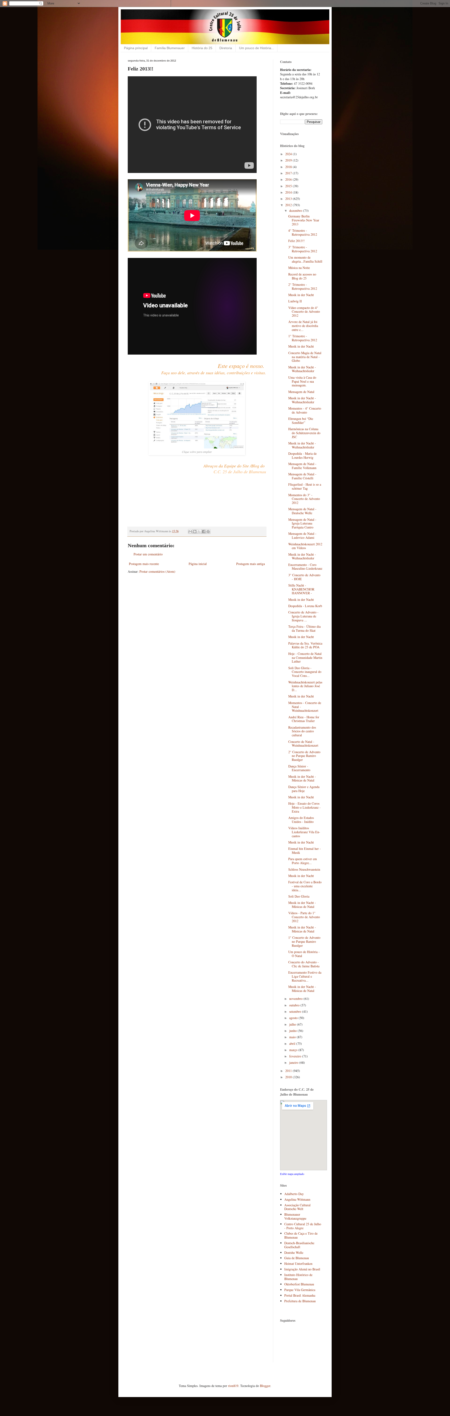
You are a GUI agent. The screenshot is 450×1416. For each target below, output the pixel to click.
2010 (289, 1077)
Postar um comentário (148, 554)
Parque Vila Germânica (299, 1290)
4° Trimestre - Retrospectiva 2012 (302, 232)
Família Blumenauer (170, 48)
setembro (295, 1011)
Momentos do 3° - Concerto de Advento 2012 (304, 499)
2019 (289, 160)
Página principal (136, 48)
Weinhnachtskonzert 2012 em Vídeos (305, 546)
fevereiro (295, 1056)
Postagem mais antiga (250, 563)
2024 (289, 154)
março (293, 1050)
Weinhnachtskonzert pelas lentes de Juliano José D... (305, 686)
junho (293, 1030)
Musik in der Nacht (301, 295)
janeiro (294, 1062)
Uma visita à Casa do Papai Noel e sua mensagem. (302, 381)
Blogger (265, 1385)
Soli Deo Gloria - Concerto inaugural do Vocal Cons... (304, 672)
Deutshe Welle (293, 1252)
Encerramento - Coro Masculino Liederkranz (305, 566)
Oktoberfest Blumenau (299, 1284)
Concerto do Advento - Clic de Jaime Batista (303, 964)
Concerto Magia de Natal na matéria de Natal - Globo (304, 357)
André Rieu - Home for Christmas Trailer (303, 719)
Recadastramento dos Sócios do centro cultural (302, 731)
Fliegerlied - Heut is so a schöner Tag (304, 486)
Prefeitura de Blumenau (300, 1301)
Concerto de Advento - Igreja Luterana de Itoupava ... (303, 616)
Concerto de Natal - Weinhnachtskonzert (303, 743)
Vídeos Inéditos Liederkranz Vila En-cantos (304, 832)
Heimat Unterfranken (298, 1263)
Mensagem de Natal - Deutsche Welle (302, 511)
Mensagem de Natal (301, 391)
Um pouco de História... (256, 48)
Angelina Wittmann (297, 1199)
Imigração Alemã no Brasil (302, 1269)
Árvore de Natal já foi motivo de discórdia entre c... (303, 325)
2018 (289, 167)
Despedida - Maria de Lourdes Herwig (302, 455)
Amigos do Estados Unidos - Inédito (301, 819)
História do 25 (202, 48)
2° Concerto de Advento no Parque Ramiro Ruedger (304, 756)
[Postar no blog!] (194, 531)
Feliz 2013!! (296, 240)
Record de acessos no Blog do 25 (302, 276)
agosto (294, 1018)
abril (292, 1043)
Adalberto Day (294, 1194)
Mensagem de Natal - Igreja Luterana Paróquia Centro (302, 523)
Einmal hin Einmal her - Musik (304, 850)
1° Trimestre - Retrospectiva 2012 (302, 338)
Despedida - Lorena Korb (305, 606)
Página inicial (198, 563)
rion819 (233, 1385)
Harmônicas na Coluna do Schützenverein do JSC (304, 433)
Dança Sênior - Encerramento (299, 768)
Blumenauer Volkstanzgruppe (295, 1216)
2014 (289, 192)
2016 (289, 179)
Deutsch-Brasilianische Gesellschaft (299, 1245)
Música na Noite (299, 267)
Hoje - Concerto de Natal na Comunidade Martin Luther (305, 657)
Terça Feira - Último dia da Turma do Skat (304, 628)
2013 (289, 198)
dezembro (296, 210)
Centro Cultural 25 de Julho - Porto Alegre (302, 1226)
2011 (289, 1070)
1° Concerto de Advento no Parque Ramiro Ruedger (304, 941)
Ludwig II (295, 301)
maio (293, 1037)
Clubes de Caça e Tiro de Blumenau (301, 1235)
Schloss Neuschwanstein (304, 869)
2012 (289, 205)
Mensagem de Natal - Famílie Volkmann (302, 466)
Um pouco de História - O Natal (304, 954)
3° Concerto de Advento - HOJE (304, 577)
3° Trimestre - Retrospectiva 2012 (302, 249)
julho (293, 1024)
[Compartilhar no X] (199, 531)
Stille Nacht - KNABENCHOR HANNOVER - (301, 589)
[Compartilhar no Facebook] (203, 531)
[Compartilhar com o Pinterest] (208, 531)
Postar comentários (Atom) (157, 571)
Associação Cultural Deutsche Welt (297, 1207)
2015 (289, 186)
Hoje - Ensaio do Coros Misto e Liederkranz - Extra (304, 807)
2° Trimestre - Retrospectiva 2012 (302, 286)
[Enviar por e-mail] (190, 531)
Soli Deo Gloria (298, 896)
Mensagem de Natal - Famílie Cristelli (302, 476)
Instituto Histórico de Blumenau (298, 1277)
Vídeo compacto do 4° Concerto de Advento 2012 (304, 311)
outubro (294, 1005)
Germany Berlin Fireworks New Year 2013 (303, 220)
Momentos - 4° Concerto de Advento (304, 410)
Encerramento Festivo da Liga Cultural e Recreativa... (304, 976)
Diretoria (225, 48)
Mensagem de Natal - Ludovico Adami (302, 535)
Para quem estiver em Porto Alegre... (302, 861)
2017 (289, 173)
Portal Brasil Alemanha (299, 1295)
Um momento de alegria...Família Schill (305, 259)
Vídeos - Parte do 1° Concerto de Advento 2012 (304, 917)
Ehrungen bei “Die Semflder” (300, 420)
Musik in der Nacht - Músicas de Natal (302, 778)
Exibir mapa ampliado (292, 1174)
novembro (296, 998)
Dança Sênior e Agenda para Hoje (303, 789)
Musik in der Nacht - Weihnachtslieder (302, 369)
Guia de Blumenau (296, 1258)
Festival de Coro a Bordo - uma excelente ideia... (305, 886)
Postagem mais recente (144, 563)
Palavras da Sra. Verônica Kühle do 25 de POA (305, 645)
